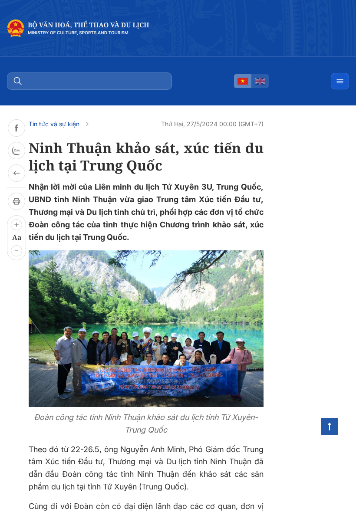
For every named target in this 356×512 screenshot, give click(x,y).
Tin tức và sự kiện (54, 124)
